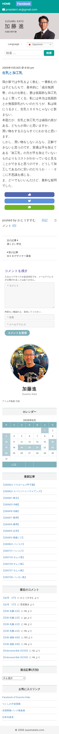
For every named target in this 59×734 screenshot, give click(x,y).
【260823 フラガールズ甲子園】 (19, 484)
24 (6, 453)
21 (37, 447)
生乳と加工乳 (12, 73)
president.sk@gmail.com (21, 9)
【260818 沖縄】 (11, 511)
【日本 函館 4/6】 (11, 637)
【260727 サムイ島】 (13, 570)
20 (29, 447)
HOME (6, 3)
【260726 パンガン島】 (14, 577)
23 (52, 447)
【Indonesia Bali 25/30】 (15, 650)
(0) (14, 226)
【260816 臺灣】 (11, 524)
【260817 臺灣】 (11, 517)
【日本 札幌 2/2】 (11, 611)
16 (52, 442)
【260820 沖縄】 (11, 504)
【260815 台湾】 (11, 530)
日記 (45, 220)
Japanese (37, 44)
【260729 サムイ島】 (13, 563)
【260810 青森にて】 (13, 537)
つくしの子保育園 (11, 703)
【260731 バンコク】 (13, 550)
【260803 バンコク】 (13, 544)
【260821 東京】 (11, 497)
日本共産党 (8, 717)
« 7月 (13, 464)
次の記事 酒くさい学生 (14, 242)
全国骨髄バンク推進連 (13, 710)
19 (22, 447)
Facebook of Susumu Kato (16, 697)
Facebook (23, 3)
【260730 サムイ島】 (13, 557)
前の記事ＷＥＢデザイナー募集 (19, 254)
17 (6, 447)
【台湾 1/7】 (9, 597)
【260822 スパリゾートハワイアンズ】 (22, 491)
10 (6, 442)
